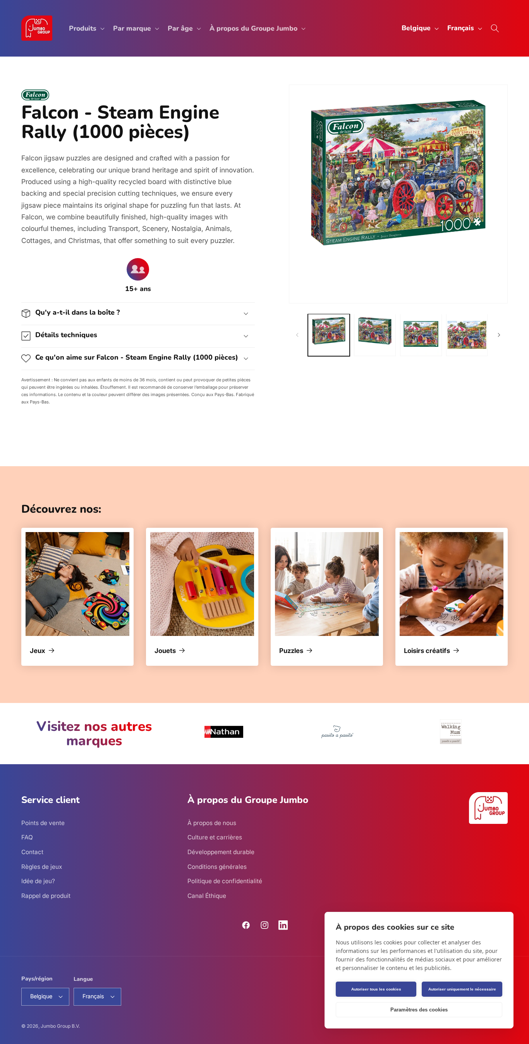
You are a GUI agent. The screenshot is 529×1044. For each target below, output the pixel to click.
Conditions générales (217, 866)
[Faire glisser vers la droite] (499, 334)
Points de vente (43, 822)
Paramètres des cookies (419, 1010)
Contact (32, 851)
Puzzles (291, 651)
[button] (86, 28)
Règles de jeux (41, 866)
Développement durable (220, 851)
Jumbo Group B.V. (60, 1026)
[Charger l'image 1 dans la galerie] (329, 335)
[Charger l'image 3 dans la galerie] (421, 335)
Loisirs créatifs (427, 651)
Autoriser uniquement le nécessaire (462, 989)
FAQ (27, 837)
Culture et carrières (214, 837)
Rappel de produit (45, 895)
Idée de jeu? (38, 881)
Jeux (37, 651)
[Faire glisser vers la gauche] (297, 334)
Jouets (165, 651)
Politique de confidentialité (224, 881)
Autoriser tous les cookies (376, 989)
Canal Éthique (206, 895)
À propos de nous (211, 822)
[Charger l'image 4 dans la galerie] (467, 335)
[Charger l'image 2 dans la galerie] (375, 335)
